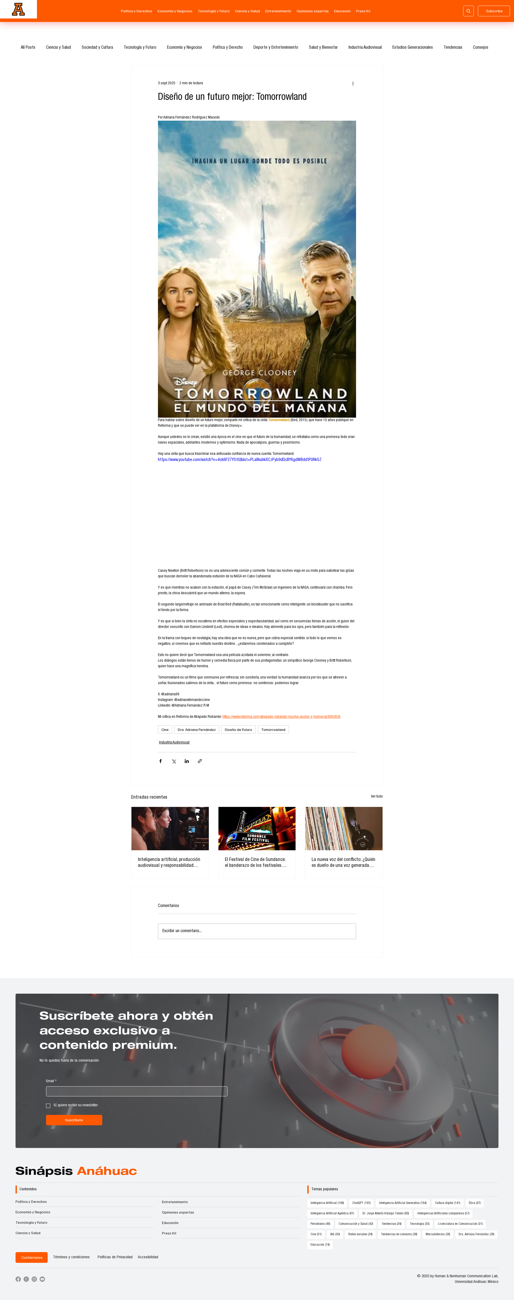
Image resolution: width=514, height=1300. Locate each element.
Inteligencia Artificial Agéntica (334, 1213)
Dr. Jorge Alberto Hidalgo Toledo (387, 1213)
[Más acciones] (353, 83)
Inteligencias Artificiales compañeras (445, 1213)
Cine (165, 729)
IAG (336, 1234)
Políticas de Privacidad (115, 1257)
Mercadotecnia (439, 1234)
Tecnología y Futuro (140, 48)
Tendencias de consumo (400, 1234)
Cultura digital (449, 1203)
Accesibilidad (148, 1257)
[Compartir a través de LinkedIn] (186, 761)
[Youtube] (42, 1279)
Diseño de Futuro (238, 729)
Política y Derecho (228, 48)
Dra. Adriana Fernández (197, 729)
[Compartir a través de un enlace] (199, 761)
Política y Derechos (31, 1201)
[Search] (468, 11)
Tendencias (453, 48)
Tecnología (421, 1224)
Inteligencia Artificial (329, 1203)
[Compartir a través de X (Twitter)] (173, 761)
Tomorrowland (273, 729)
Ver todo (377, 797)
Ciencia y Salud (58, 48)
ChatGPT (363, 1203)
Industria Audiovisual (365, 48)
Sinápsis (76, 1172)
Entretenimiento (175, 1201)
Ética (476, 1203)
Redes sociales (362, 1234)
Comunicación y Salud (357, 1224)
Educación (170, 1222)
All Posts (28, 48)
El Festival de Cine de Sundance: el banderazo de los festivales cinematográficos (255, 863)
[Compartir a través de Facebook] (160, 761)
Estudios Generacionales (412, 48)
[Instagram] (34, 1279)
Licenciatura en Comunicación (462, 1224)
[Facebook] (18, 1279)
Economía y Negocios (184, 48)
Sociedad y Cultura (97, 48)
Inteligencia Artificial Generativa (404, 1203)
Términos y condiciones (71, 1257)
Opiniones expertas (178, 1212)
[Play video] (257, 512)
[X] (26, 1279)
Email (51, 1081)
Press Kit (169, 1233)
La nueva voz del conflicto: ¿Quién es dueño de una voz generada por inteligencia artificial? (343, 863)
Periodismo (322, 1224)
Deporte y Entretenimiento (276, 48)
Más (476, 48)
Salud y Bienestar (323, 48)
